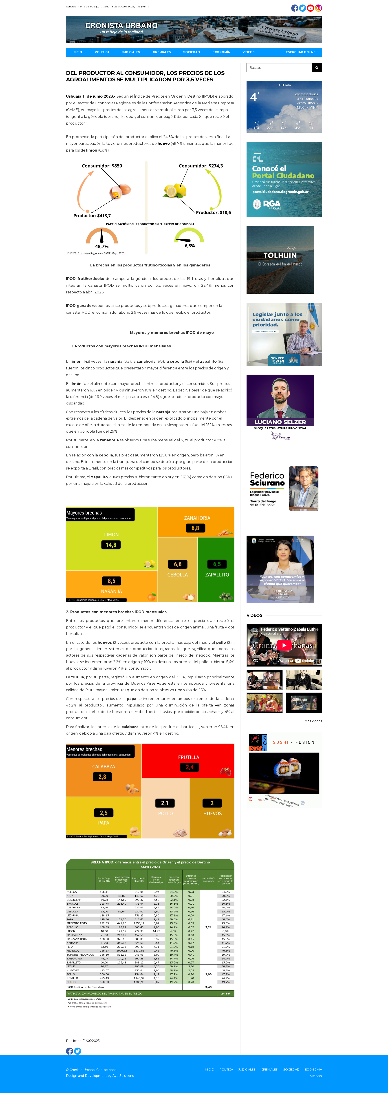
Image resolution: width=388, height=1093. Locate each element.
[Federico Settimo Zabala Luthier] (265, 680)
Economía (221, 52)
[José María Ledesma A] (304, 703)
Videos (248, 52)
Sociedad (191, 52)
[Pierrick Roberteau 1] (304, 680)
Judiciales (131, 52)
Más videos (313, 721)
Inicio (77, 52)
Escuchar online (300, 52)
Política (102, 52)
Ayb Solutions (123, 1076)
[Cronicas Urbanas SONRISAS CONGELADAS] (265, 703)
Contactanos (106, 1070)
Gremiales (162, 52)
